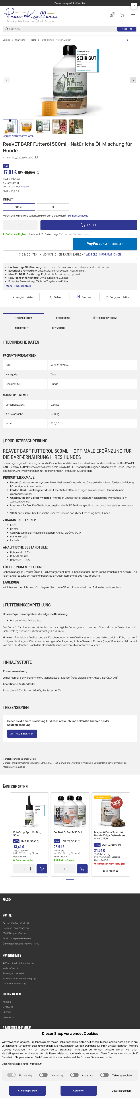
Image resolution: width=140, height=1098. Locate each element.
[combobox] (63, 29)
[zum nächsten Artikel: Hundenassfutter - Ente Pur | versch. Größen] (134, 40)
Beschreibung (63, 318)
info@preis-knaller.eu (20, 938)
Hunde (54, 384)
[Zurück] (7, 80)
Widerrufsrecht (10, 968)
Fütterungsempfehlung (105, 318)
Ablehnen (78, 1090)
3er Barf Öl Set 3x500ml (68, 832)
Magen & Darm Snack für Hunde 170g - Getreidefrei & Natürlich (109, 835)
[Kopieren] (36, 157)
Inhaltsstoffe (22, 328)
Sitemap (7, 1011)
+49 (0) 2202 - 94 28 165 (17, 922)
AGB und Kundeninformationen (18, 963)
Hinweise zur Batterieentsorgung (19, 978)
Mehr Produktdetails (19, 286)
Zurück (6, 40)
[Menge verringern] (7, 225)
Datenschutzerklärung (14, 983)
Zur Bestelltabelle (78, 215)
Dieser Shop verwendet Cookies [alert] (70, 1033)
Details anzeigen (121, 1090)
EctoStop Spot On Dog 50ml (27, 834)
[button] (29, 811)
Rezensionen (58, 328)
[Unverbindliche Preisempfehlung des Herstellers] (38, 841)
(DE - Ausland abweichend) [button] (74, 234)
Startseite (20, 40)
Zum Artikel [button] (110, 870)
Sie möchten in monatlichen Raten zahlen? (70, 254)
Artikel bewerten (22, 733)
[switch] (11, 1075)
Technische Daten (23, 318)
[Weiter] (133, 80)
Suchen (127, 29)
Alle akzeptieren (27, 1090)
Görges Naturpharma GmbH (19, 136)
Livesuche (8, 1006)
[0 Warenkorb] (122, 15)
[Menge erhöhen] (33, 225)
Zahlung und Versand (13, 973)
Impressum (8, 1017)
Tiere (33, 40)
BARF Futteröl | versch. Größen (56, 40)
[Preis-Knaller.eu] (30, 15)
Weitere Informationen (103, 254)
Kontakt (7, 1001)
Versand (25, 186)
